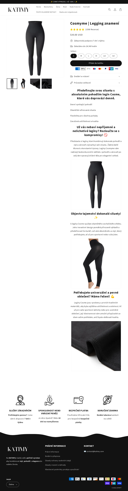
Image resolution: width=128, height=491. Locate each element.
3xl (113, 56)
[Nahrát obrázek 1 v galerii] (12, 84)
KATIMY (118, 488)
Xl (96, 56)
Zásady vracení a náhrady (55, 465)
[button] (109, 9)
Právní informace (52, 452)
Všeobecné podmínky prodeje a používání (62, 469)
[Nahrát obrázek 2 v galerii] (23, 84)
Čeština (11, 484)
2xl (104, 56)
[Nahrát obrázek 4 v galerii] (47, 84)
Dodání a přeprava (52, 456)
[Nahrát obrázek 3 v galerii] (35, 84)
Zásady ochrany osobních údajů (58, 460)
